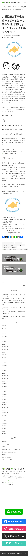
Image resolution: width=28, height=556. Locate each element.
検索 (3, 282)
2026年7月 (5, 328)
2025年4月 (5, 365)
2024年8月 (5, 386)
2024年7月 (5, 389)
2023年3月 (5, 431)
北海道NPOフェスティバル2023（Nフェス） (13, 449)
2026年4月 (5, 336)
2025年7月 (5, 357)
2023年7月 (5, 420)
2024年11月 (5, 378)
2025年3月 (5, 368)
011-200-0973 (9, 482)
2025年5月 (5, 362)
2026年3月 (5, 339)
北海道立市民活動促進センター (10, 452)
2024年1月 (5, 405)
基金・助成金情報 (8, 37)
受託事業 (4, 454)
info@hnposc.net (10, 480)
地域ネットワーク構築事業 (10, 247)
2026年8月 (5, 325)
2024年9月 (5, 383)
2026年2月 (5, 341)
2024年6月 (5, 391)
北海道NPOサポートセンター (17, 245)
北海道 (5, 245)
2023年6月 (5, 423)
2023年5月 (5, 426)
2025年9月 (5, 352)
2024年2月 (5, 402)
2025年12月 (5, 347)
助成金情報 (19, 243)
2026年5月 (5, 333)
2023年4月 (5, 428)
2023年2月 (5, 434)
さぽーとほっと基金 (8, 243)
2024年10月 (5, 381)
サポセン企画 (5, 444)
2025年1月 (5, 373)
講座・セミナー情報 (7, 460)
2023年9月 (5, 415)
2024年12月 (5, 376)
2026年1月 (5, 344)
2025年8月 (5, 354)
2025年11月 (5, 349)
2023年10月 (5, 412)
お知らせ (4, 441)
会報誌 (3, 446)
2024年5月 (5, 394)
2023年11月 (5, 410)
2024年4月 (5, 397)
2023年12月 (5, 407)
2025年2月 (5, 370)
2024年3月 (5, 399)
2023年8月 (5, 418)
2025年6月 (5, 360)
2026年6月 (5, 331)
